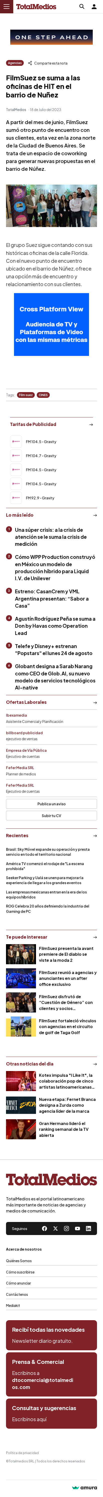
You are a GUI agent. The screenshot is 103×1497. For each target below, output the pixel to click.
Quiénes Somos (19, 1260)
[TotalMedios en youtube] (77, 1228)
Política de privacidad (22, 1453)
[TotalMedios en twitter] (55, 1228)
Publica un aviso (52, 803)
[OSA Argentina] (51, 37)
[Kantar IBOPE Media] (51, 324)
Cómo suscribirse (20, 1272)
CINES (43, 395)
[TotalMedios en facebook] (44, 1228)
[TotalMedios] (51, 1181)
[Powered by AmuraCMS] (84, 1488)
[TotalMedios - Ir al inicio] (36, 6)
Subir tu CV (51, 815)
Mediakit (13, 1305)
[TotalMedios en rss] (88, 1228)
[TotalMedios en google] (66, 1228)
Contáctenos (17, 1294)
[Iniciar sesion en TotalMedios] (94, 7)
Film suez (26, 395)
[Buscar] (82, 7)
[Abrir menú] (7, 7)
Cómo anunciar (18, 1283)
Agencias (15, 63)
